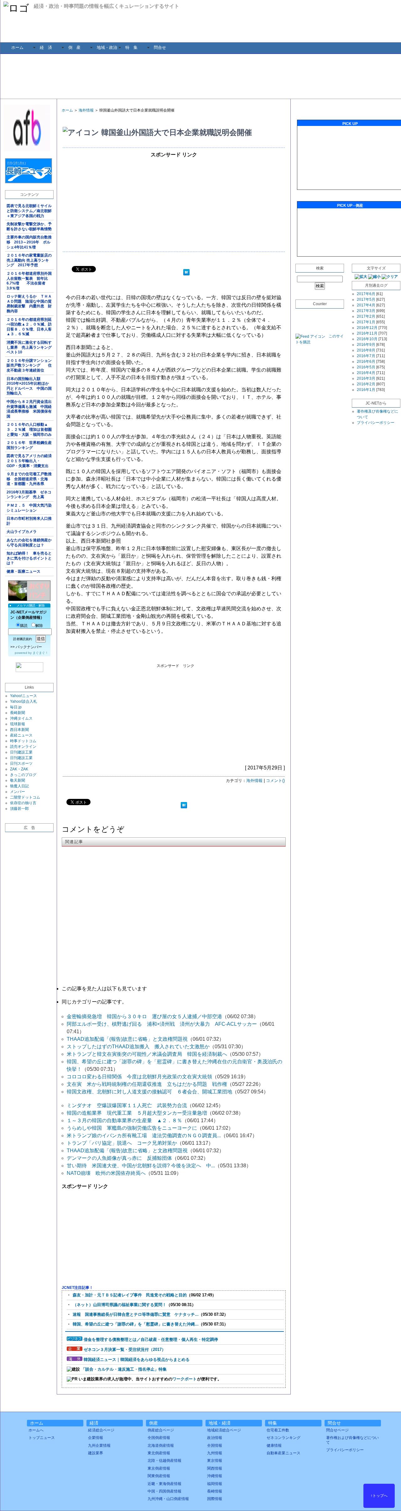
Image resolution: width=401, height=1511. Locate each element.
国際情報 (214, 1499)
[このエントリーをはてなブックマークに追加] (186, 273)
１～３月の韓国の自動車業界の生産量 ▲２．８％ (124, 1120)
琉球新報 (17, 724)
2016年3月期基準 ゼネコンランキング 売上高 (29, 494)
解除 (39, 625)
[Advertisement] (205, 76)
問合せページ (337, 1430)
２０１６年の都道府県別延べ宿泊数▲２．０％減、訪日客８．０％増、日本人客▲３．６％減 (29, 326)
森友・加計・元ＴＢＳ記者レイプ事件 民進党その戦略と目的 (130, 1295)
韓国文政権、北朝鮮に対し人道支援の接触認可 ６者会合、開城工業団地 (149, 1091)
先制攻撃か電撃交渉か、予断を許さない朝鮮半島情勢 (29, 226)
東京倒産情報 (159, 1468)
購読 (24, 625)
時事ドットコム (23, 741)
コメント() (275, 780)
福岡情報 (214, 1484)
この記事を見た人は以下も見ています (104, 988)
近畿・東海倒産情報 (164, 1484)
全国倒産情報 (159, 1437)
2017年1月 (366, 322)
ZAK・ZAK (19, 769)
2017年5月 (366, 299)
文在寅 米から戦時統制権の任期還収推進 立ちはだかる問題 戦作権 (147, 1084)
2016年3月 (366, 378)
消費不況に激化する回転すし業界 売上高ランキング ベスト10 (30, 347)
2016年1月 (366, 390)
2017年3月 (366, 311)
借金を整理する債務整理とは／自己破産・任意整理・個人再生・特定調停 (151, 1339)
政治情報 (214, 1437)
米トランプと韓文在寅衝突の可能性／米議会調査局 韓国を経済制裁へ (147, 1054)
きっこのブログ (23, 775)
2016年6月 (366, 361)
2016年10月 (367, 339)
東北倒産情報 (159, 1453)
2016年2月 (366, 384)
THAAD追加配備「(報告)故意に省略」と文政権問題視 (127, 1039)
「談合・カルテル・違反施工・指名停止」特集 (124, 1369)
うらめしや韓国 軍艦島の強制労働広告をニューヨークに (132, 1128)
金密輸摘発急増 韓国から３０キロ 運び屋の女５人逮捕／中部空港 (144, 1016)
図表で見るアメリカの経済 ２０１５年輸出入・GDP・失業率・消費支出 (30, 461)
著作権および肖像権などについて (352, 1439)
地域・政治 (107, 47)
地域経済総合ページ (224, 1430)
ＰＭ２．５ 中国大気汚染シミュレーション (29, 508)
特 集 (131, 47)
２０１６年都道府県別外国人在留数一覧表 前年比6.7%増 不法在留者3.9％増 (29, 280)
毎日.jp (16, 707)
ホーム (17, 47)
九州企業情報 (99, 1445)
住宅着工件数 (278, 1430)
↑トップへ (379, 1495)
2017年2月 (366, 316)
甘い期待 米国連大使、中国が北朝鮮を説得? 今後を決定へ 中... (141, 1165)
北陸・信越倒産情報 (164, 1460)
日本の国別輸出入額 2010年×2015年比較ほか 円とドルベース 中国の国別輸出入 (30, 386)
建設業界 (95, 1453)
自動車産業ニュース (283, 1453)
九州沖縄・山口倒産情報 (168, 1499)
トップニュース (42, 1437)
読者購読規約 (22, 639)
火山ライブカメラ (22, 531)
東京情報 (214, 1460)
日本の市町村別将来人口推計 (29, 521)
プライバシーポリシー (375, 422)
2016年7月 (366, 356)
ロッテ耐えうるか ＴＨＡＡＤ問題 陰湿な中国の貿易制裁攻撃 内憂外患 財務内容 (29, 303)
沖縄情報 (214, 1476)
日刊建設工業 (21, 752)
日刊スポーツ (21, 763)
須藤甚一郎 (19, 808)
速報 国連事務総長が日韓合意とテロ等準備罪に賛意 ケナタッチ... (136, 1314)
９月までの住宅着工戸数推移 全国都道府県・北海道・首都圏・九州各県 (29, 479)
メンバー (17, 791)
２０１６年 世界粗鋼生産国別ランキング (29, 445)
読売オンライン (23, 746)
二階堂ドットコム (25, 797)
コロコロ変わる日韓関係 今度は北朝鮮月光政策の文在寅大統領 (139, 1076)
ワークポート (184, 1379)
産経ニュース (21, 735)
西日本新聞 (19, 729)
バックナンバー (29, 647)
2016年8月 (366, 350)
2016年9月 (366, 344)
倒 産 (74, 47)
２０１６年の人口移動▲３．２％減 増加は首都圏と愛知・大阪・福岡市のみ (29, 429)
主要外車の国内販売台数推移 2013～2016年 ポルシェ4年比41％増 (29, 242)
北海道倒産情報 (161, 1445)
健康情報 (274, 1445)
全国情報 (214, 1445)
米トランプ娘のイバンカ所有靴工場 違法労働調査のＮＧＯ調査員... (144, 1135)
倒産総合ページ (161, 1430)
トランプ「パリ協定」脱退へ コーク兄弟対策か (122, 1143)
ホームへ (36, 1430)
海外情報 (86, 110)
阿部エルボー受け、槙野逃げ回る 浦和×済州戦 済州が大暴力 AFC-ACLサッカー (162, 1024)
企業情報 (95, 1437)
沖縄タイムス (21, 718)
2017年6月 (366, 294)
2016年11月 (367, 333)
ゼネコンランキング (283, 1437)
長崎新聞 (17, 713)
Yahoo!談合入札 (23, 701)
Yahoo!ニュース (23, 696)
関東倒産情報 (159, 1476)
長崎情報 (214, 1491)
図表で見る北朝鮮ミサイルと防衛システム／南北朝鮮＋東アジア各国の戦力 (29, 211)
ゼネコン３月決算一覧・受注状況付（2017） (125, 1349)
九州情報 (214, 1453)
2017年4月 (366, 305)
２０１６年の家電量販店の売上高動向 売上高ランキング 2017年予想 (29, 260)
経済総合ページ (101, 1430)
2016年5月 (366, 367)
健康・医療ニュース (23, 571)
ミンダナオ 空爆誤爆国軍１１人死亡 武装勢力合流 (127, 1105)
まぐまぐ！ (40, 652)
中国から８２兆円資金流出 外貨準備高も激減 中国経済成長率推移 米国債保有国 (30, 409)
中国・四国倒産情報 (164, 1491)
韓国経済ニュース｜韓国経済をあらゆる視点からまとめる (137, 1359)
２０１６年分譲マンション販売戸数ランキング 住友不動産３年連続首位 (29, 365)
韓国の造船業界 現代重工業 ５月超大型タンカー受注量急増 (137, 1113)
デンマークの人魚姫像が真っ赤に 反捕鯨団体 (119, 1158)
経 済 (46, 47)
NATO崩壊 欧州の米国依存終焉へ (106, 1173)
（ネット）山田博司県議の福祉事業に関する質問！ (119, 1304)
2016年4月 (366, 373)
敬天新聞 (17, 780)
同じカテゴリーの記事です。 (94, 1001)
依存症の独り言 (23, 803)
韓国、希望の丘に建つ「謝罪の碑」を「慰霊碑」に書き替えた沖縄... (136, 1324)
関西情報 (214, 1468)
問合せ (160, 47)
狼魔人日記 (19, 786)
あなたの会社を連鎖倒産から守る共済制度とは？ (29, 542)
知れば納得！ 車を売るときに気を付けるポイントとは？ (29, 558)
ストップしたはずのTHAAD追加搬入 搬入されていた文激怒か (138, 1046)
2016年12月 (367, 328)
